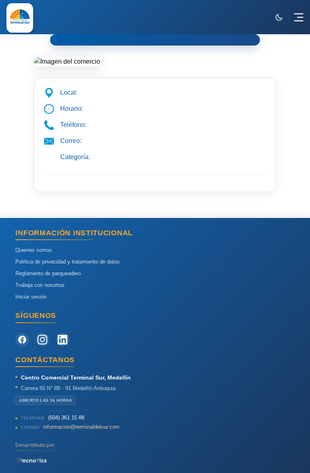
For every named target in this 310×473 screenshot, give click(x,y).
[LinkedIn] (62, 339)
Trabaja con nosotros (40, 285)
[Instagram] (42, 339)
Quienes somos (33, 250)
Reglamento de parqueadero (48, 273)
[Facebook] (22, 339)
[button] (299, 17)
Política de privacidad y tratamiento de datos (67, 262)
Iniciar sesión (30, 297)
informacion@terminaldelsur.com (81, 427)
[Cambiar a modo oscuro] (279, 17)
